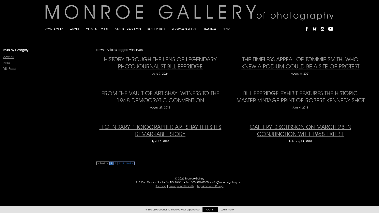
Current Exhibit (97, 29)
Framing (209, 29)
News (226, 29)
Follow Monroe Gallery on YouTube (332, 25)
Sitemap (161, 186)
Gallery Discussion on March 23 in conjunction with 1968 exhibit (300, 130)
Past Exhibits (156, 29)
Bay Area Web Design (210, 186)
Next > (130, 163)
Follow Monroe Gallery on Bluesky (316, 25)
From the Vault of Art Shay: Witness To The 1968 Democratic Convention (160, 97)
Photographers (184, 29)
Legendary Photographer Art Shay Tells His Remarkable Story (160, 130)
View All (8, 57)
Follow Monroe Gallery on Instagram (324, 25)
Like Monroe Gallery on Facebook (308, 25)
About (74, 29)
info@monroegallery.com (227, 182)
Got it (210, 209)
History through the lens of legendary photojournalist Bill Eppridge (160, 63)
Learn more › (228, 209)
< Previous (103, 163)
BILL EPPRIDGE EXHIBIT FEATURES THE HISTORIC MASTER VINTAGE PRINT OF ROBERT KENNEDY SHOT (300, 97)
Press (6, 63)
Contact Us (54, 29)
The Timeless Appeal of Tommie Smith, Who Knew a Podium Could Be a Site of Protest (300, 63)
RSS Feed (9, 68)
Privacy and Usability (181, 186)
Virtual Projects (128, 29)
